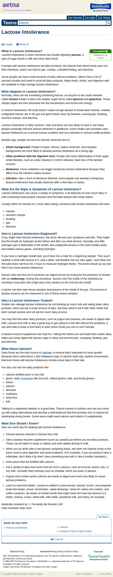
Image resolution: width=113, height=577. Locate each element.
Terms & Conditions (84, 574)
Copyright (98, 552)
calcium (47, 352)
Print (23, 44)
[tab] (103, 517)
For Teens (104, 17)
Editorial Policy (17, 552)
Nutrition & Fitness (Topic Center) (76, 531)
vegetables (26, 378)
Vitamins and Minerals (16, 527)
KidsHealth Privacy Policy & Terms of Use (59, 552)
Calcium (64, 527)
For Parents (75, 17)
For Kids (90, 17)
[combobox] (62, 23)
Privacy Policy (105, 574)
